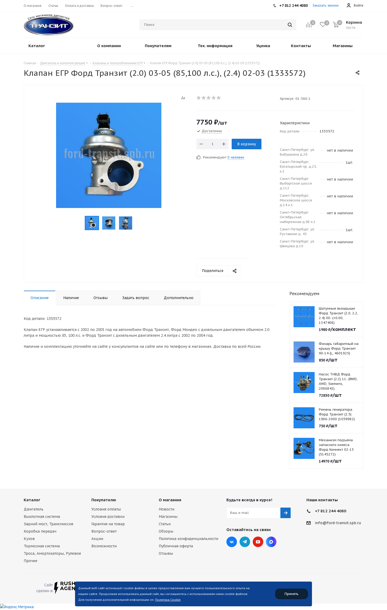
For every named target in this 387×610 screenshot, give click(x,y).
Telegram (245, 542)
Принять (292, 594)
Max (271, 542)
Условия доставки (108, 516)
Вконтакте (231, 542)
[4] (213, 98)
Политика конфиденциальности (188, 538)
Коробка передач (40, 531)
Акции (97, 538)
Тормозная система (42, 546)
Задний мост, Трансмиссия (48, 524)
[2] (203, 98)
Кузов (29, 538)
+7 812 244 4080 (330, 510)
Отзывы (166, 553)
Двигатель (33, 509)
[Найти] (290, 24)
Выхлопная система (42, 516)
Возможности (104, 546)
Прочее (30, 560)
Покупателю (103, 499)
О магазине (170, 499)
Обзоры (166, 531)
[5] (218, 98)
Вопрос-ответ (104, 531)
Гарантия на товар (108, 524)
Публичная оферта (176, 546)
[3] (208, 98)
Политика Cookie (168, 600)
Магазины (168, 516)
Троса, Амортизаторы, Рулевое (52, 553)
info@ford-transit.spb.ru (338, 522)
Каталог (32, 499)
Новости (166, 509)
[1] (198, 98)
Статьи (165, 524)
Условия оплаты (106, 509)
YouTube (258, 542)
